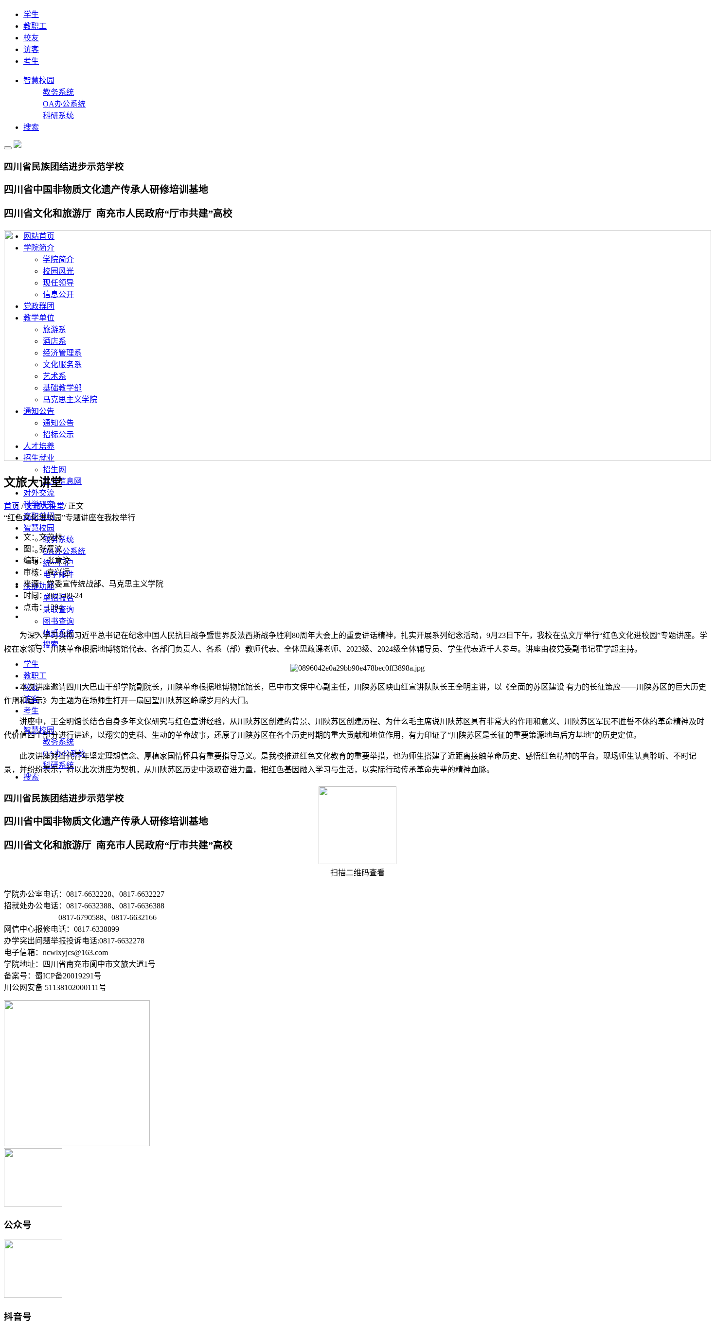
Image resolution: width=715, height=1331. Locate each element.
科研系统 (58, 115)
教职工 (35, 26)
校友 (31, 38)
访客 (31, 49)
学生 (31, 14)
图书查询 (58, 621)
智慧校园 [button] (38, 528)
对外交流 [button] (38, 493)
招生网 (54, 469)
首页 (11, 506)
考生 (31, 61)
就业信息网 (62, 481)
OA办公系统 (64, 104)
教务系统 (58, 92)
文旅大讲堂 (44, 506)
